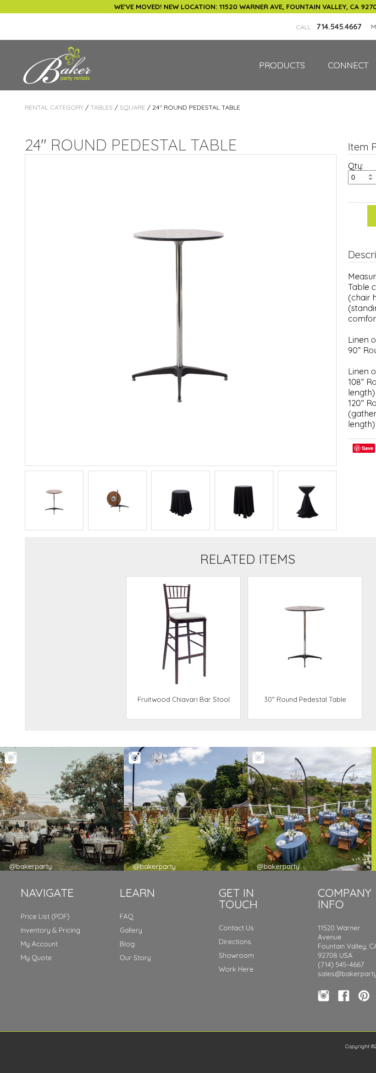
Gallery (131, 930)
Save (367, 448)
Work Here (236, 969)
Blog (127, 944)
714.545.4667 (329, 26)
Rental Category (54, 107)
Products (282, 65)
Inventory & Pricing (50, 930)
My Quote (36, 957)
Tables (101, 107)
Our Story (135, 957)
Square (132, 107)
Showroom (236, 955)
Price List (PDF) (45, 916)
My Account (39, 944)
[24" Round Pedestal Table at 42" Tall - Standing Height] (181, 310)
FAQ (126, 916)
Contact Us (236, 927)
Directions (235, 941)
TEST (54, 500)
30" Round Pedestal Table (305, 699)
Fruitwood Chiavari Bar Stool (184, 699)
